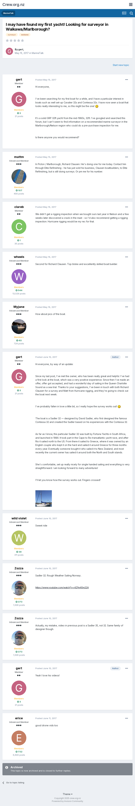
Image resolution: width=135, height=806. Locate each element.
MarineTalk (38, 53)
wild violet (19, 518)
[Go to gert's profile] (9, 51)
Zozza (18, 568)
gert (20, 49)
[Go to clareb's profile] (19, 226)
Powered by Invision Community (67, 801)
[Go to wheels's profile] (19, 276)
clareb (19, 207)
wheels (19, 257)
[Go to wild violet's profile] (19, 538)
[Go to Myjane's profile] (19, 326)
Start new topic (121, 65)
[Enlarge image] (96, 106)
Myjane (19, 306)
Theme (67, 794)
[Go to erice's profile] (19, 738)
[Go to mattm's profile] (19, 176)
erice (19, 718)
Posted (45, 79)
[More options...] (126, 80)
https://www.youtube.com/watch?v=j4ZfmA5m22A (62, 587)
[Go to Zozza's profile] (19, 588)
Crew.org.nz (13, 4)
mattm (19, 157)
